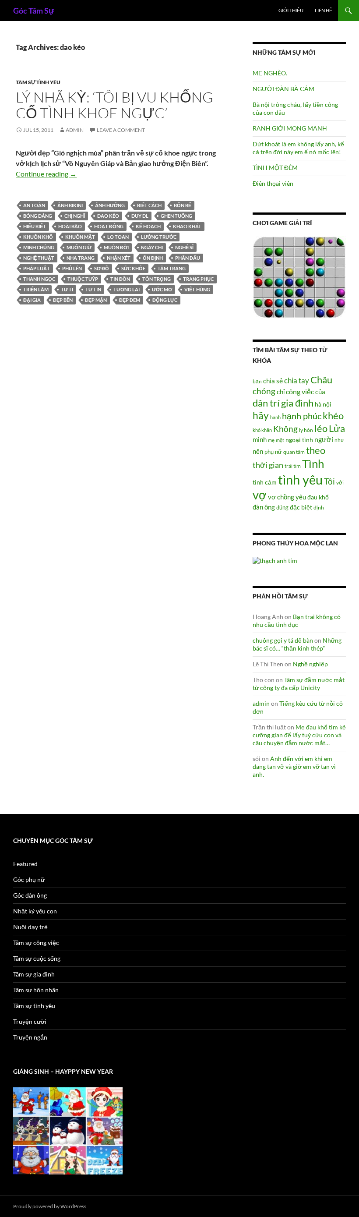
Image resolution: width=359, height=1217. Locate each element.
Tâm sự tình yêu (38, 82)
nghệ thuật (38, 258)
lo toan (118, 237)
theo (315, 450)
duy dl (139, 216)
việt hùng (197, 289)
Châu (321, 380)
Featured (25, 863)
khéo (333, 415)
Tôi (329, 481)
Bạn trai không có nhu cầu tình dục (297, 620)
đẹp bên (63, 300)
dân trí (266, 403)
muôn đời (116, 247)
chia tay (296, 380)
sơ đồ (101, 268)
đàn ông (264, 507)
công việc (300, 392)
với (340, 482)
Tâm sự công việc (36, 942)
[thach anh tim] (275, 560)
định (318, 507)
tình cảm (265, 482)
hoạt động (108, 226)
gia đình (297, 403)
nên (258, 451)
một (280, 440)
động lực (164, 300)
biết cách (149, 205)
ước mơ (162, 289)
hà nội (323, 404)
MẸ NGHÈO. (270, 73)
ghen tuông (176, 216)
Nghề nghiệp (310, 664)
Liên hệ (323, 10)
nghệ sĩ (184, 247)
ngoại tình (299, 439)
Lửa (337, 428)
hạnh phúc (301, 416)
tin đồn (120, 279)
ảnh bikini (70, 205)
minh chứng (38, 247)
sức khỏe (133, 268)
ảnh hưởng (110, 205)
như (339, 440)
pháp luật (36, 268)
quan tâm (294, 452)
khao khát (187, 226)
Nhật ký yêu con (35, 911)
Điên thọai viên (273, 183)
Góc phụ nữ (29, 879)
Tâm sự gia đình (34, 974)
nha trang (81, 258)
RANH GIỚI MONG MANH (290, 128)
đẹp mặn (96, 300)
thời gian (268, 465)
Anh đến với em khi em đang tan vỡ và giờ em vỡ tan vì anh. (294, 766)
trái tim (293, 466)
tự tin (93, 289)
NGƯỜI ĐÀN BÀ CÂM (283, 88)
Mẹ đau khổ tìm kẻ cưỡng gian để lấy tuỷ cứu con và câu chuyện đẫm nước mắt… (299, 734)
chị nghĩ (74, 216)
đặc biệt (301, 507)
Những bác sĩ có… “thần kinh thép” (297, 644)
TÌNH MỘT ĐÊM (275, 167)
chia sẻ (273, 381)
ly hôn (306, 430)
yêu (301, 497)
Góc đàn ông (30, 895)
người (323, 439)
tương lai (126, 289)
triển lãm (36, 289)
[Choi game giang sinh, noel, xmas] (68, 1130)
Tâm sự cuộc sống (36, 958)
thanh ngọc (39, 279)
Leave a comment (121, 130)
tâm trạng (172, 268)
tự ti (67, 289)
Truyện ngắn (30, 1037)
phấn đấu (187, 258)
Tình (313, 463)
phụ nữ (273, 451)
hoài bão (70, 226)
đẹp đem (129, 300)
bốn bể (182, 205)
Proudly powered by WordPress (49, 1206)
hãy (261, 415)
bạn (257, 381)
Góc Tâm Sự (33, 10)
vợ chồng (281, 497)
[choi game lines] (299, 276)
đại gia (32, 300)
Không (285, 429)
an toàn (34, 205)
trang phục (198, 279)
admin (75, 130)
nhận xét (118, 258)
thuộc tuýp (82, 279)
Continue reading (46, 174)
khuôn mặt (80, 237)
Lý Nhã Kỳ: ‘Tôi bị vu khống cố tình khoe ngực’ (114, 105)
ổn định (153, 258)
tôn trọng (156, 279)
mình (260, 439)
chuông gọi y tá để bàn (283, 640)
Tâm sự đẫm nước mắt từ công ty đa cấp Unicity (299, 683)
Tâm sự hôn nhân (36, 990)
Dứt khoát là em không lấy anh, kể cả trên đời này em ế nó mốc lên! (298, 148)
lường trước (158, 237)
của (320, 392)
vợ (260, 495)
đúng (282, 507)
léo (320, 428)
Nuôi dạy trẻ (30, 926)
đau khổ (318, 497)
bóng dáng (37, 216)
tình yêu (300, 479)
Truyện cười (29, 1021)
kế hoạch (148, 226)
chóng (264, 391)
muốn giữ (79, 247)
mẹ (271, 440)
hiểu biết (34, 226)
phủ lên (72, 268)
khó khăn (262, 430)
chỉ (281, 392)
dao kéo (108, 216)
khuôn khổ (38, 237)
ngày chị (152, 247)
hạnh (275, 417)
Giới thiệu (290, 10)
